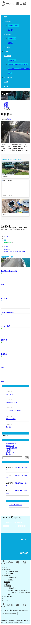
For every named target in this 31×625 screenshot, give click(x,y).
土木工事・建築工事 (15, 505)
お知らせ (10, 446)
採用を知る (7, 56)
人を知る (7, 51)
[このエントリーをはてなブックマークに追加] (5, 241)
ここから (4, 354)
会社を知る (7, 21)
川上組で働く (12, 60)
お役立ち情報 (11, 444)
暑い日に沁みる (11, 419)
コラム (6, 86)
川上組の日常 (11, 448)
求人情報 (9, 454)
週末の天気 (9, 394)
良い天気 (8, 427)
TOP (5, 17)
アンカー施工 (6, 326)
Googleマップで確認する (9, 614)
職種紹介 (10, 43)
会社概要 (10, 30)
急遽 (2, 381)
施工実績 (7, 47)
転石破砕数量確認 (7, 312)
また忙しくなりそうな (9, 271)
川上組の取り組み (13, 25)
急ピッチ (4, 298)
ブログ (6, 82)
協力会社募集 (8, 77)
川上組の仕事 (12, 38)
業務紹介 (9, 119)
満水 (2, 285)
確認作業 (4, 340)
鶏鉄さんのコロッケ (12, 402)
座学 (2, 368)
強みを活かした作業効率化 (14, 411)
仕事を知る (7, 34)
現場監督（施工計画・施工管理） (18, 64)
